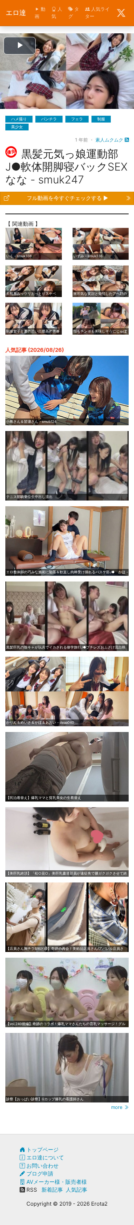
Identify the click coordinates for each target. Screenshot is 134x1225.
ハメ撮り (19, 118)
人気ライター (97, 12)
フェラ (77, 118)
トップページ (42, 1149)
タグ (73, 12)
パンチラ (49, 118)
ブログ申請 (39, 1173)
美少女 (17, 126)
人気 (56, 12)
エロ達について (44, 1157)
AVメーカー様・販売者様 (56, 1181)
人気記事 (76, 1189)
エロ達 (16, 13)
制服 (101, 118)
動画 (40, 12)
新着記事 (52, 1189)
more (117, 1107)
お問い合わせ (42, 1165)
